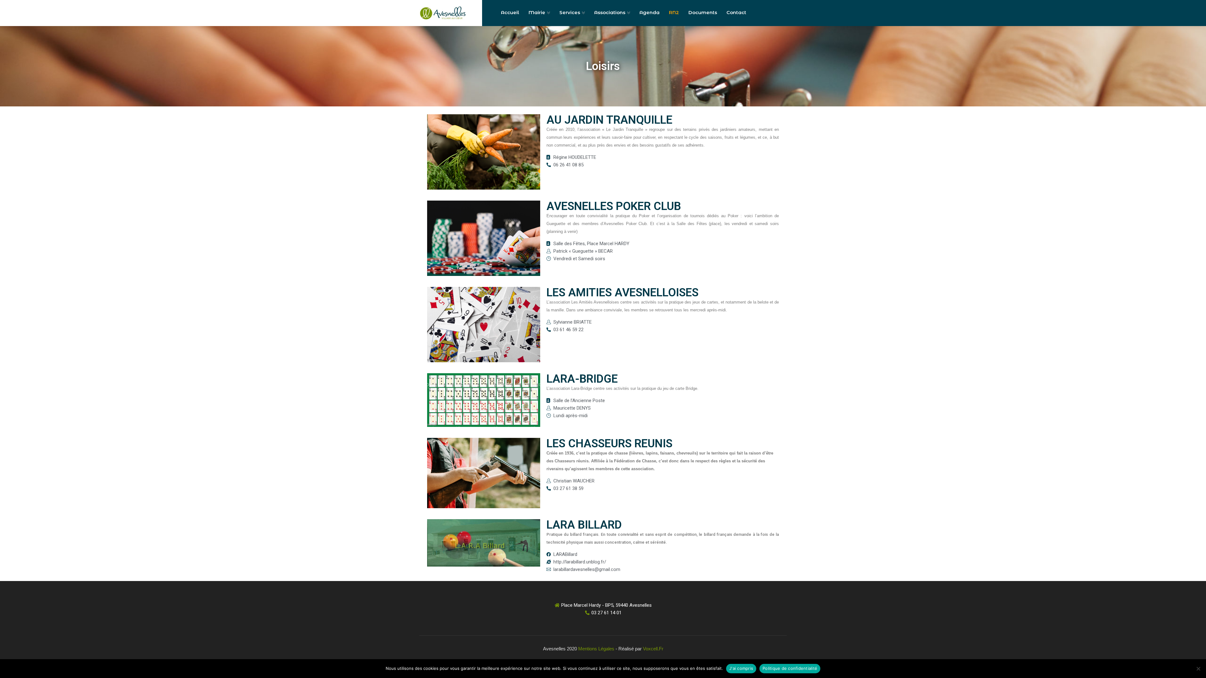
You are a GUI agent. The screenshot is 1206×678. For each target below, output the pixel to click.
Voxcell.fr (653, 648)
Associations (609, 12)
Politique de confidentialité (790, 668)
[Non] (1198, 668)
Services (569, 12)
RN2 (674, 12)
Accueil (510, 12)
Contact (736, 12)
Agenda (649, 12)
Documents (702, 12)
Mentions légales (596, 648)
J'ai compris (741, 668)
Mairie (537, 12)
